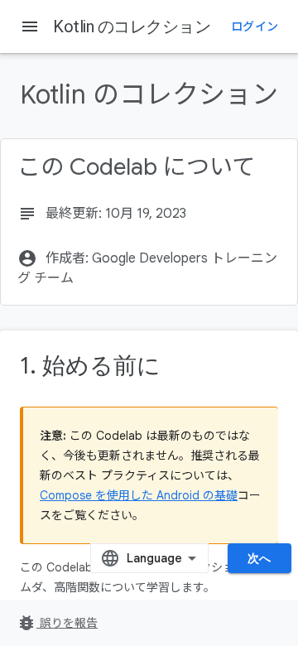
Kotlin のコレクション (131, 26)
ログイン (254, 26)
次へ (260, 558)
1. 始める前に (90, 365)
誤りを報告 (57, 622)
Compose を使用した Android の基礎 (139, 495)
